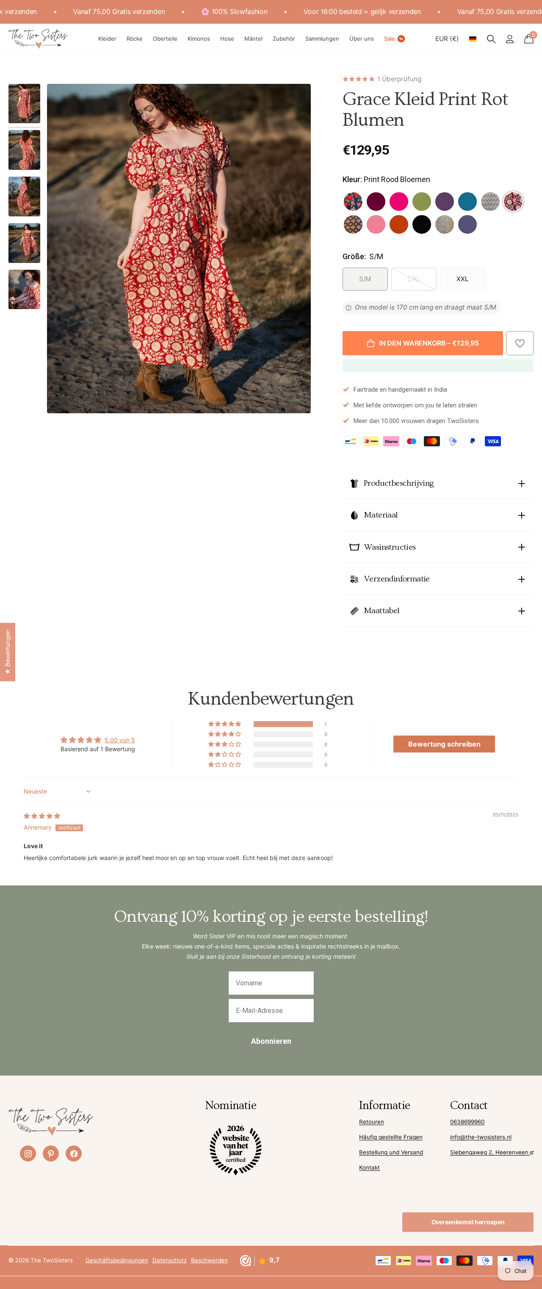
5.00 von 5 (120, 740)
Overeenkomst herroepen (468, 1221)
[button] (520, 343)
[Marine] (467, 224)
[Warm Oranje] (398, 224)
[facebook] (74, 1153)
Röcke (135, 38)
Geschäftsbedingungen (117, 1260)
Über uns (361, 38)
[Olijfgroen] (421, 201)
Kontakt (369, 1167)
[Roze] (376, 224)
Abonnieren (271, 1041)
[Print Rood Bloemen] (513, 201)
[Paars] (444, 201)
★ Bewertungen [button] (7, 652)
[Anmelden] (510, 39)
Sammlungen (322, 38)
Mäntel (253, 38)
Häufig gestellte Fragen (391, 1137)
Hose (227, 38)
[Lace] (444, 224)
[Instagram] (28, 1153)
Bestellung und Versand (391, 1152)
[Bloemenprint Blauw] (353, 201)
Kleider (107, 38)
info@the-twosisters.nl (481, 1137)
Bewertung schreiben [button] (444, 744)
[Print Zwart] (353, 224)
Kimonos (199, 38)
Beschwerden (209, 1260)
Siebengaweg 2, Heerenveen (490, 1152)
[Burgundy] (376, 201)
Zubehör (284, 38)
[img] (42, 815)
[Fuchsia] (398, 201)
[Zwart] (421, 224)
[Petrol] (467, 201)
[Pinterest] (51, 1153)
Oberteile (165, 38)
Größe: (363, 256)
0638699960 (467, 1121)
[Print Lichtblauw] (490, 201)
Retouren (371, 1121)
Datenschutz (169, 1260)
